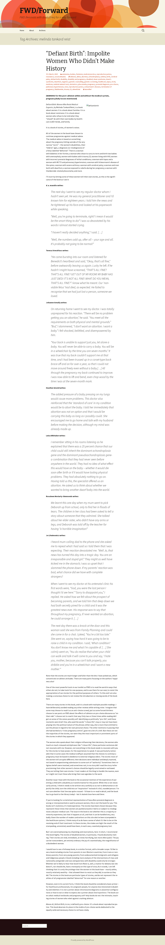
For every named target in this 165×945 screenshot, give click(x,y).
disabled (89, 79)
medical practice (90, 74)
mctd (113, 82)
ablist (79, 77)
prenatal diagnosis (102, 84)
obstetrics (73, 84)
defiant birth (55, 79)
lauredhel (88, 89)
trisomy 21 (68, 89)
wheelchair (76, 89)
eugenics (65, 82)
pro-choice (114, 84)
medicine (49, 84)
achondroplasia (94, 77)
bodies (72, 74)
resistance (50, 77)
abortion (85, 77)
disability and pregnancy (77, 79)
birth (108, 77)
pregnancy (91, 84)
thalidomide (59, 89)
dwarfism (57, 82)
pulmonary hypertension (55, 87)
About (31, 30)
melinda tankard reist (61, 84)
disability (64, 79)
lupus (109, 82)
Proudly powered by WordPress (82, 940)
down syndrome (99, 79)
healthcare (102, 82)
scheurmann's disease (92, 87)
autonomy (65, 74)
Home (22, 30)
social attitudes (60, 77)
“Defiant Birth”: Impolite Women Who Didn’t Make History (80, 61)
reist (66, 87)
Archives (42, 30)
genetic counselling (76, 82)
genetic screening (90, 82)
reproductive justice (104, 74)
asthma (103, 77)
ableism (73, 77)
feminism (79, 74)
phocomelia (82, 84)
